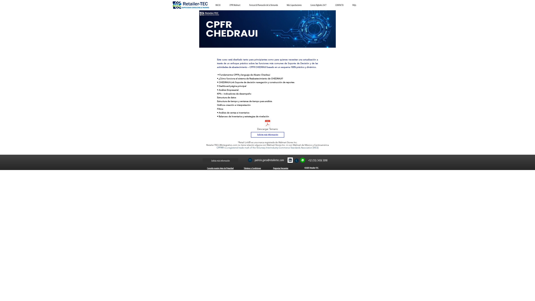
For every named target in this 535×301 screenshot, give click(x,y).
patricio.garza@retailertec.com (269, 160)
